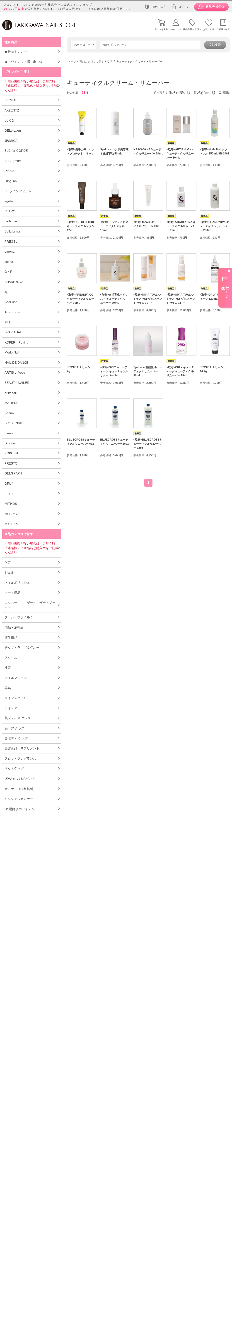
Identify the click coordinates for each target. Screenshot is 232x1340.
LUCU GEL (12, 100)
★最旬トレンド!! (17, 51)
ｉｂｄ (9, 494)
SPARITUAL (13, 332)
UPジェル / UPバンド (20, 778)
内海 (8, 322)
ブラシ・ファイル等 (19, 617)
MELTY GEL (13, 514)
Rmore (9, 171)
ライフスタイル (16, 698)
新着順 (224, 93)
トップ (72, 61)
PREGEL (11, 241)
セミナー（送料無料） (20, 789)
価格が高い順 (204, 93)
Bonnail (10, 413)
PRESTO (11, 463)
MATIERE (11, 403)
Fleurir (9, 433)
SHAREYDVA (14, 282)
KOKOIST (12, 453)
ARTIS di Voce (15, 372)
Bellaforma (12, 231)
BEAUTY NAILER (17, 382)
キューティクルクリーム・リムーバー (139, 61)
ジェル (9, 572)
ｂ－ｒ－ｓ (12, 312)
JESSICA (11, 140)
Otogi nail (11, 181)
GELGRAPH (13, 473)
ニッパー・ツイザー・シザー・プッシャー (31, 605)
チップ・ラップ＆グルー (22, 647)
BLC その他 (13, 161)
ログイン (183, 6)
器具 (8, 688)
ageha (9, 201)
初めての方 (159, 6)
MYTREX (11, 524)
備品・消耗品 (14, 627)
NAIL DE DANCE (16, 362)
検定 (8, 667)
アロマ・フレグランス (20, 758)
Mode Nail (12, 352)
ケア (8, 562)
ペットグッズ (14, 768)
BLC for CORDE (16, 150)
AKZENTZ (12, 110)
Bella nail (11, 221)
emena (9, 251)
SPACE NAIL (14, 423)
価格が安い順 (179, 93)
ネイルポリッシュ (17, 582)
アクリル (11, 657)
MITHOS (11, 503)
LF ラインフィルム (18, 191)
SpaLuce (11, 302)
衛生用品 (11, 637)
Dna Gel (10, 443)
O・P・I (10, 271)
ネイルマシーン (16, 678)
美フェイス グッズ (18, 718)
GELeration (13, 130)
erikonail (11, 393)
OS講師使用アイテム (19, 809)
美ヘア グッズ (14, 728)
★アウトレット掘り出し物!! (24, 62)
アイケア (11, 708)
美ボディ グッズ (16, 738)
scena (9, 261)
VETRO (10, 211)
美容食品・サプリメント (22, 748)
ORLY (9, 483)
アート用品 (12, 593)
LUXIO (9, 120)
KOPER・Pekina (16, 342)
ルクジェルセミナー (19, 799)
